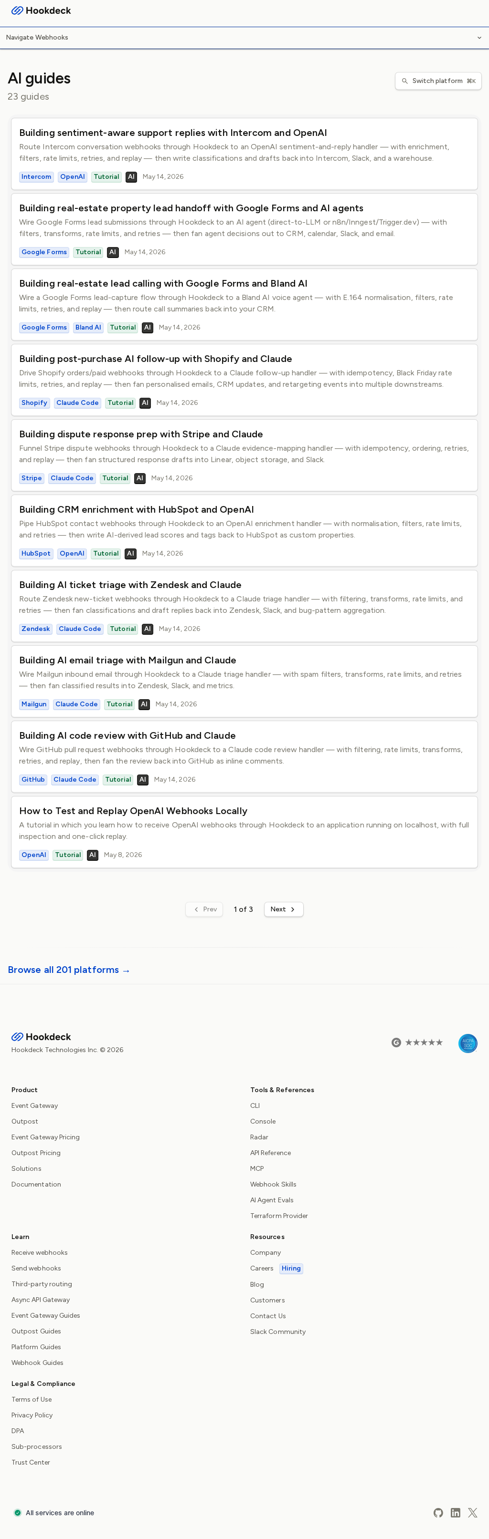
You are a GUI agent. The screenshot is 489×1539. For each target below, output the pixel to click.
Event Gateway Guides (45, 1316)
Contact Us (268, 1316)
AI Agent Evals (272, 1200)
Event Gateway (34, 1106)
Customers (267, 1300)
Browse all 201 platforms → (69, 969)
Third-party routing (41, 1284)
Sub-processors (36, 1447)
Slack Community (278, 1332)
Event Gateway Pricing (45, 1137)
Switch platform (444, 81)
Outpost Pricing (36, 1153)
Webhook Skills (273, 1184)
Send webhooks (36, 1268)
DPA (17, 1431)
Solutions (26, 1169)
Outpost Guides (36, 1331)
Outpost (25, 1121)
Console (263, 1121)
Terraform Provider (279, 1216)
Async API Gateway (40, 1300)
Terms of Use (31, 1399)
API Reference (270, 1153)
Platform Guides (36, 1347)
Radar (259, 1137)
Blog (257, 1285)
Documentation (36, 1184)
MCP (257, 1169)
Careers (275, 1268)
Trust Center (30, 1462)
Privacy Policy (32, 1415)
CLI (255, 1106)
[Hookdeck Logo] (41, 10)
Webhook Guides (37, 1363)
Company (265, 1253)
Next (278, 909)
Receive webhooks (39, 1253)
